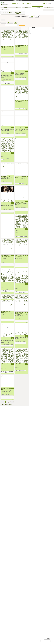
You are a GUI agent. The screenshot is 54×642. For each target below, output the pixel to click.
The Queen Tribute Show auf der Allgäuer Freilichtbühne (5, 128)
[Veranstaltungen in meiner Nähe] (30, 32)
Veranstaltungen (28, 3)
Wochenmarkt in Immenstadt (19, 228)
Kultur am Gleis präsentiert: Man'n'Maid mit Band (7, 283)
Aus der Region (34, 3)
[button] (2, 402)
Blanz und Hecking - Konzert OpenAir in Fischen (5, 204)
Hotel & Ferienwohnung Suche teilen (7, 404)
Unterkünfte (14, 3)
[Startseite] (1, 9)
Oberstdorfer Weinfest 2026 (5, 176)
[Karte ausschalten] (53, 28)
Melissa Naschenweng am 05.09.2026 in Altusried (19, 313)
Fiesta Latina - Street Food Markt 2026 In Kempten (5, 364)
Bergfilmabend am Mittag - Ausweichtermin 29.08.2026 (5, 256)
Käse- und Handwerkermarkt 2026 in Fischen (5, 339)
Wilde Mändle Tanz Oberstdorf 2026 (6, 389)
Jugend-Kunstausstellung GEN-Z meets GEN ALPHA (7, 47)
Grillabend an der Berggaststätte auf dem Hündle (19, 101)
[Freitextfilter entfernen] (48, 3)
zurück (33, 27)
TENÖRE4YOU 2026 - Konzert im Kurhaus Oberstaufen (20, 202)
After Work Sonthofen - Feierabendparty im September (19, 256)
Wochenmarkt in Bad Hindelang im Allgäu (19, 72)
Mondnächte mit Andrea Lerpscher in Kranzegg (19, 46)
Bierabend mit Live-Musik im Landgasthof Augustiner (19, 284)
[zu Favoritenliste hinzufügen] (1, 31)
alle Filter (16, 22)
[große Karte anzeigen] (30, 31)
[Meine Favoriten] (44, 3)
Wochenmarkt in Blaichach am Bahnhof (20, 177)
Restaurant (18, 3)
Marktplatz (48, 7)
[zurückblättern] (3, 32)
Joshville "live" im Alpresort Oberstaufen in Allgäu (5, 153)
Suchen (50, 3)
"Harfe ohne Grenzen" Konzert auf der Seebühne (6, 74)
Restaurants (16, 7)
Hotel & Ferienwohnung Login (47, 0)
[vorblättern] (12, 32)
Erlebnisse (22, 3)
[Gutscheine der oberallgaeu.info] (7, 237)
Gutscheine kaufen (40, 3)
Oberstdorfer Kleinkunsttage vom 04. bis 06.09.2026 (7, 312)
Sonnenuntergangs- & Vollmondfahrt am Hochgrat (19, 128)
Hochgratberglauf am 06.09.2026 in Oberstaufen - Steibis (19, 364)
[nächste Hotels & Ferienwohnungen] (17, 402)
